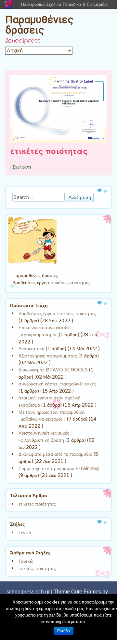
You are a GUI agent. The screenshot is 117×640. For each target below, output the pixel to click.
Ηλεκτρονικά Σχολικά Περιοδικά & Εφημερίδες (64, 4)
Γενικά (25, 532)
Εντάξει (63, 631)
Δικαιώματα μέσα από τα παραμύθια (55, 454)
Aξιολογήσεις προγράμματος (48, 356)
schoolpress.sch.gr (28, 591)
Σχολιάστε (22, 167)
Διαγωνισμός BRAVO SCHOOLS (53, 370)
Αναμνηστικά (32, 348)
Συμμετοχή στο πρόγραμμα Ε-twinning (59, 468)
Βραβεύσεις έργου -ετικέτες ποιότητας (57, 313)
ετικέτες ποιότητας (49, 151)
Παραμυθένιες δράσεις (39, 24)
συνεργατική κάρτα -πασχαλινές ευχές (57, 384)
